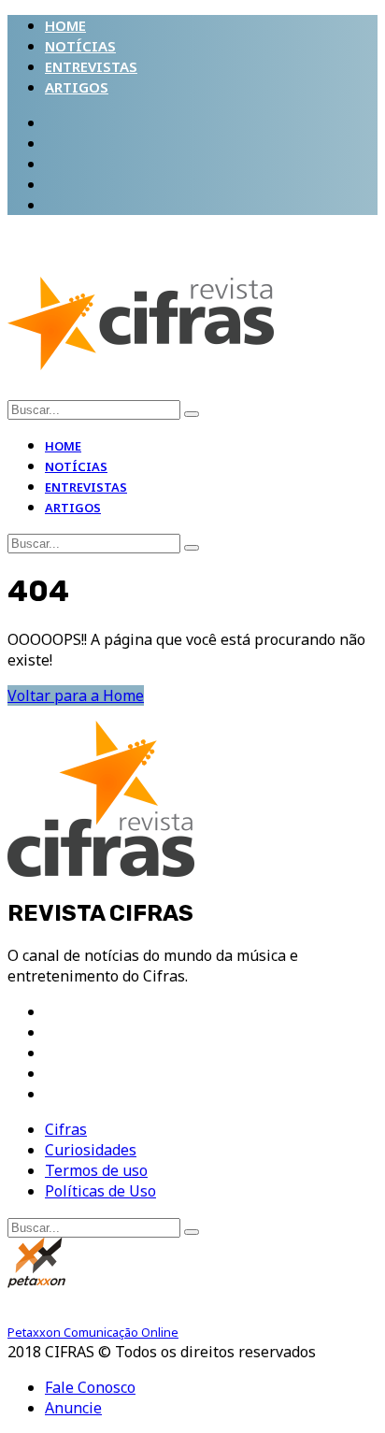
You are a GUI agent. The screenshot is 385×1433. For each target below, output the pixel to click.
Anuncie (73, 1407)
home (65, 25)
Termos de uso (96, 1170)
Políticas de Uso (100, 1191)
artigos (76, 87)
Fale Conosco (90, 1387)
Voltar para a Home (75, 695)
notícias (80, 45)
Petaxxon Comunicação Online (92, 1332)
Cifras (66, 1129)
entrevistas (91, 66)
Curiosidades (90, 1149)
